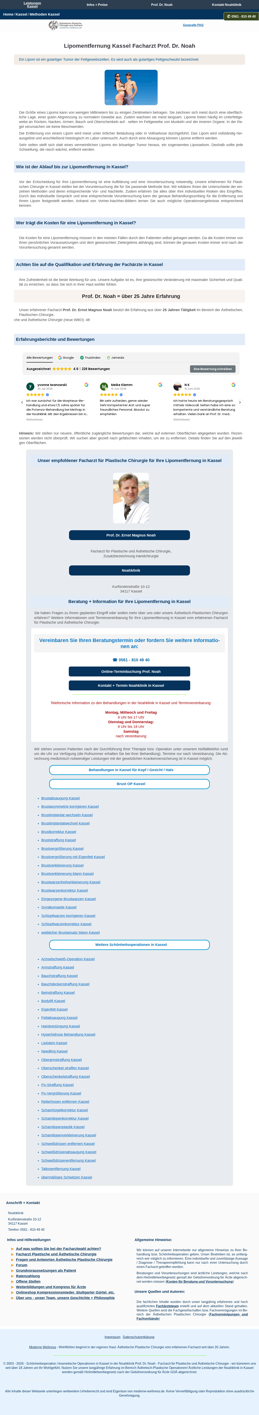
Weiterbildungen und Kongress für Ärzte (51, 1287)
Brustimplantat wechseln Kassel (67, 815)
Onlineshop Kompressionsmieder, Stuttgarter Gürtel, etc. (65, 1292)
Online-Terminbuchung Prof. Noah (131, 672)
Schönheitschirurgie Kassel (34, 1380)
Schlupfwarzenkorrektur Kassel (66, 924)
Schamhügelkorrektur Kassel (64, 1110)
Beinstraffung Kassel (58, 993)
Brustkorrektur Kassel (58, 832)
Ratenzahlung (28, 1276)
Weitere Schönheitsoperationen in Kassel (131, 945)
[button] (66, 357)
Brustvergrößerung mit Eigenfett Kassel (73, 857)
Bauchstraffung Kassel (59, 976)
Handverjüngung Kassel (60, 1026)
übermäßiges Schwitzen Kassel (66, 1177)
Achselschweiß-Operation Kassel (68, 959)
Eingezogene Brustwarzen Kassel (68, 899)
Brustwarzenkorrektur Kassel (64, 890)
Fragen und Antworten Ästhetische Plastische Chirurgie (64, 1260)
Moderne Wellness (42, 1347)
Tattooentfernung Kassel (61, 1169)
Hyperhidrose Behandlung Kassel (68, 1034)
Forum (21, 1265)
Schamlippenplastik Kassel (63, 1127)
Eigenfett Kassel (54, 1009)
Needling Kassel (54, 1051)
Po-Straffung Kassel (57, 1085)
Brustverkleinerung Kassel (62, 865)
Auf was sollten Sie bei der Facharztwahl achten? (58, 1249)
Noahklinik (131, 570)
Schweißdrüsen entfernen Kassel (68, 1144)
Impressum (112, 1337)
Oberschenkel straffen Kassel (65, 1068)
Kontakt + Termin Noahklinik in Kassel (131, 686)
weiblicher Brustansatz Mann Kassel (70, 933)
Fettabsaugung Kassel (59, 1018)
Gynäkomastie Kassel (58, 907)
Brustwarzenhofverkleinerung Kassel (70, 882)
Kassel (21, 14)
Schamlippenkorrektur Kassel (65, 1118)
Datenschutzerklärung (138, 1337)
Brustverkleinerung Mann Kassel (67, 874)
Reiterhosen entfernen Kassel (65, 1102)
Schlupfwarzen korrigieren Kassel (68, 916)
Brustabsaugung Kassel (60, 798)
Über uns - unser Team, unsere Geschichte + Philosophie (65, 1298)
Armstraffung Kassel (57, 967)
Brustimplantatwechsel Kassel (65, 823)
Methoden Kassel (45, 14)
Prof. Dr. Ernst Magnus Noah (131, 535)
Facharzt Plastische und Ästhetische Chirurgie (56, 1254)
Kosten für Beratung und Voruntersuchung (200, 1281)
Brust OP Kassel (131, 784)
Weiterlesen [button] (34, 420)
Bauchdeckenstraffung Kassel (65, 984)
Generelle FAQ (193, 25)
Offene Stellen (28, 1281)
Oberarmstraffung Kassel (61, 1060)
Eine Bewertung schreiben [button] (213, 369)
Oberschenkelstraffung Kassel (65, 1077)
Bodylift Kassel (53, 1001)
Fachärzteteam (167, 1306)
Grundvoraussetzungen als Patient (46, 1271)
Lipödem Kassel (54, 1043)
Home (8, 14)
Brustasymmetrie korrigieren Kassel (70, 806)
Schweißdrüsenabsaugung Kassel (68, 1152)
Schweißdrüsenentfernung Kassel (68, 1160)
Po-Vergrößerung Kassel (61, 1093)
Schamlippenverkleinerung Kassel (68, 1135)
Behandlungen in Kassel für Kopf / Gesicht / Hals (131, 770)
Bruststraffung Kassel (58, 840)
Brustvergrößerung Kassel (62, 849)
